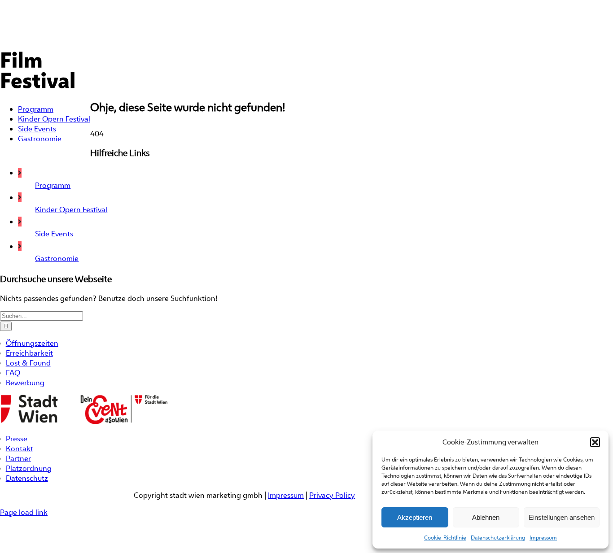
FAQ (13, 373)
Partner (18, 458)
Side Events (54, 234)
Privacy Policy (332, 495)
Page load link (24, 512)
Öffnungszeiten (32, 343)
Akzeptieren (414, 517)
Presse (16, 439)
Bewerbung (25, 383)
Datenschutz (27, 478)
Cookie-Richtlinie (445, 537)
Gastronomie (57, 258)
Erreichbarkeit (29, 353)
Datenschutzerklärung (498, 537)
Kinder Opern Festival (71, 209)
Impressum (543, 537)
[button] (595, 442)
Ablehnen (485, 517)
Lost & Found (28, 363)
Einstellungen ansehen (562, 517)
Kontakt (19, 448)
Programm (52, 185)
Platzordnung (29, 468)
